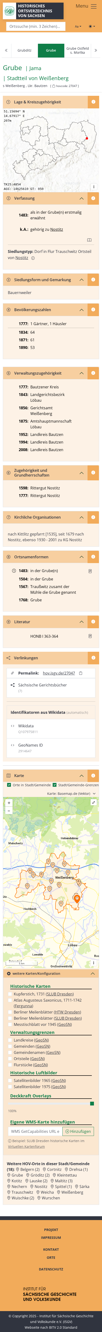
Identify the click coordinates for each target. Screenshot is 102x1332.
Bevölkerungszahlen (32, 309)
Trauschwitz (22, 1192)
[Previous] (6, 51)
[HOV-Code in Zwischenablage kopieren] (53, 86)
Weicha (47, 1192)
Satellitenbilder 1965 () (40, 1080)
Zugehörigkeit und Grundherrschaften (31, 473)
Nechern (19, 1186)
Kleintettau (67, 1175)
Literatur (22, 621)
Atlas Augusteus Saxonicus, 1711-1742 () (48, 1003)
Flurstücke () (31, 1064)
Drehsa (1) (78, 1169)
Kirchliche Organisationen (37, 517)
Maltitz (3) (64, 1180)
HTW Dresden (67, 1012)
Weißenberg (54, 78)
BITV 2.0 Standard (63, 1327)
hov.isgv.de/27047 (59, 673)
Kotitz (17, 1180)
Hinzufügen (80, 1131)
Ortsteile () (29, 1058)
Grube (17, 1175)
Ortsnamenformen (31, 557)
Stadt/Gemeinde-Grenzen (78, 785)
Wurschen (51, 1198)
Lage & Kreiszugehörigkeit (37, 102)
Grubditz (25, 50)
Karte (19, 775)
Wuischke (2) (23, 1198)
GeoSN (64, 1024)
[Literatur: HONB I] (90, 636)
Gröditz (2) (40, 1175)
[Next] (95, 51)
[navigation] (51, 51)
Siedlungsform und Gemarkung (42, 279)
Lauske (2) (38, 1180)
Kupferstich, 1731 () (44, 994)
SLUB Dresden (60, 994)
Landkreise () (31, 1040)
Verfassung (24, 198)
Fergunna (23, 1006)
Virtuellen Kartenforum (26, 1146)
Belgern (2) (30, 1169)
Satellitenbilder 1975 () (40, 1086)
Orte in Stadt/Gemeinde (32, 785)
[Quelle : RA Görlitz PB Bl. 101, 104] (90, 571)
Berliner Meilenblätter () (47, 1012)
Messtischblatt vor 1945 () (43, 1024)
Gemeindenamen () (37, 1052)
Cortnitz (54, 1169)
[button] (90, 571)
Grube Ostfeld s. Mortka (77, 50)
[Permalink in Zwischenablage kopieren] (81, 673)
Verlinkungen (26, 658)
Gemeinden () (32, 1046)
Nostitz (56, 229)
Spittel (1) (63, 1186)
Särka (84, 1186)
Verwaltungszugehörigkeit (37, 373)
